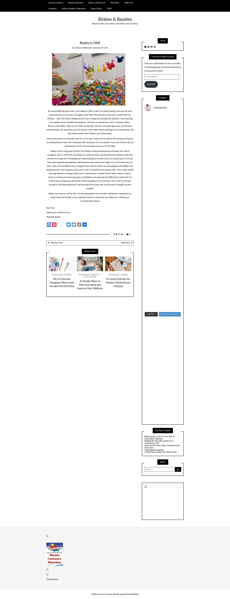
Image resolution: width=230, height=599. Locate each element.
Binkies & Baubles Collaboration (74, 9)
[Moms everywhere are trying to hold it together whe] (162, 234)
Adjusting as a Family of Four (58, 213)
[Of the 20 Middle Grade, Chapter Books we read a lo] (162, 146)
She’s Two (50, 208)
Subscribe (151, 84)
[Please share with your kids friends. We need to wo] (162, 124)
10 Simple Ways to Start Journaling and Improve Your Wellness (90, 285)
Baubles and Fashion (75, 3)
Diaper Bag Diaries (62, 275)
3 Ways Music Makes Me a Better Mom (160, 452)
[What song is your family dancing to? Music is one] (162, 255)
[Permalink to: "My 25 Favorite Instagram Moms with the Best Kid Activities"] (62, 263)
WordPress (134, 594)
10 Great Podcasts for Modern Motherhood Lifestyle (118, 283)
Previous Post (56, 243)
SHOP (109, 9)
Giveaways (53, 9)
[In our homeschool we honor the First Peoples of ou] (162, 277)
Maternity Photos (53, 217)
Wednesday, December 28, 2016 (95, 48)
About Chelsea (96, 9)
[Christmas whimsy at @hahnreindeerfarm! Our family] (162, 168)
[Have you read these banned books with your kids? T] (162, 299)
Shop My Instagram (56, 3)
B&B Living (129, 3)
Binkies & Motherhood (97, 3)
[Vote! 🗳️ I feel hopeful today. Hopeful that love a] (162, 190)
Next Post (125, 243)
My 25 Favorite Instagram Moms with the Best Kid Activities (62, 283)
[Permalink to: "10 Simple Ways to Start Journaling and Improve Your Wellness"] (90, 263)
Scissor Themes (106, 594)
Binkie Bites (115, 3)
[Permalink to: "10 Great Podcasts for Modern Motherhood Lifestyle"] (118, 263)
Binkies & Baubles (115, 19)
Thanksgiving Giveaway (153, 450)
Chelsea (78, 48)
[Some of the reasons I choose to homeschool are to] (162, 212)
